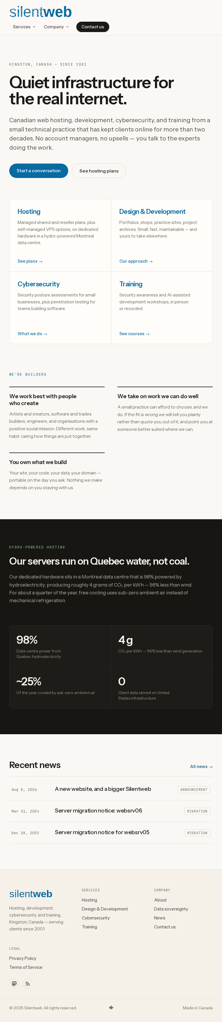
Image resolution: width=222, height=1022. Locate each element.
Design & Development (105, 909)
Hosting (89, 900)
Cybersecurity (96, 918)
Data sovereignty (171, 909)
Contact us (93, 26)
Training (89, 927)
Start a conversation (39, 170)
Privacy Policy (22, 958)
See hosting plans (99, 171)
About (160, 900)
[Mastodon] (14, 983)
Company (54, 26)
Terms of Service (25, 967)
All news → (201, 766)
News (159, 918)
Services (22, 26)
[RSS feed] (27, 983)
